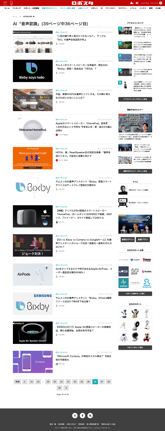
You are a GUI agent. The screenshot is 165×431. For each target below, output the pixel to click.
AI (102, 8)
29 (48, 382)
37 (102, 382)
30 (55, 382)
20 (38, 382)
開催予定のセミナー (49, 8)
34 (82, 382)
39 (59, 388)
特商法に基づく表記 (108, 424)
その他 (158, 8)
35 (88, 382)
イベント (133, 8)
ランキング (16, 8)
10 (31, 382)
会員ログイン (128, 239)
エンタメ (143, 8)
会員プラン (143, 239)
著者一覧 (53, 424)
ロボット (94, 8)
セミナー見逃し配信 (67, 8)
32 (68, 382)
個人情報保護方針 (93, 424)
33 (75, 382)
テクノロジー (111, 8)
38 (109, 382)
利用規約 (81, 424)
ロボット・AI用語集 (31, 8)
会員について (83, 8)
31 (61, 382)
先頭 (17, 382)
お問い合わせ (71, 424)
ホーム (7, 8)
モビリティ (123, 8)
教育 (151, 8)
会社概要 (61, 424)
